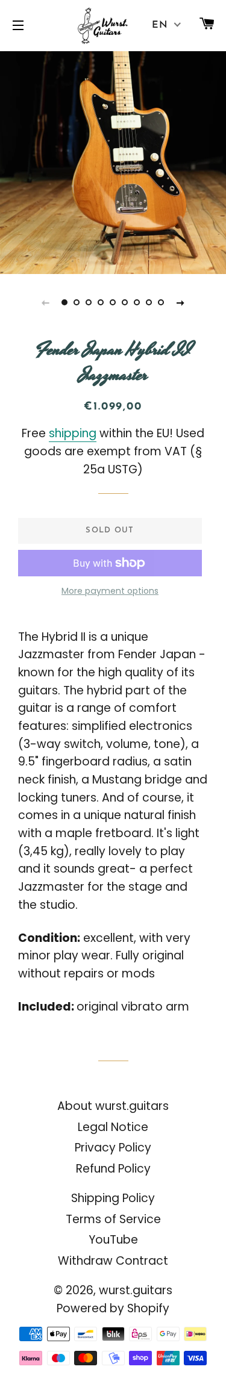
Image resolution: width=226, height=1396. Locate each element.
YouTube (113, 1240)
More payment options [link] (110, 591)
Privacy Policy (113, 1147)
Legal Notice (113, 1127)
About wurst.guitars (113, 1106)
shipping (72, 433)
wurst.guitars (135, 1290)
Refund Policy (113, 1169)
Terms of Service (113, 1219)
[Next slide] (181, 302)
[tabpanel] (113, 161)
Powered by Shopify (113, 1308)
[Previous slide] (46, 302)
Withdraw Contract (113, 1261)
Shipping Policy (113, 1198)
